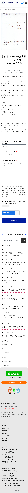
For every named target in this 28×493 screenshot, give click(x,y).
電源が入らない (6, 348)
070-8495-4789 (9, 406)
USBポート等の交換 (8, 476)
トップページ (6, 423)
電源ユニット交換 (7, 344)
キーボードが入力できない (10, 483)
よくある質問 (6, 435)
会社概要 (4, 454)
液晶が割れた (6, 365)
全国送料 (4, 431)
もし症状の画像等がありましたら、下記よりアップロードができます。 (14, 202)
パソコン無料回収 (7, 459)
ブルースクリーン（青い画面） (11, 485)
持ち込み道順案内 (7, 457)
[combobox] (11, 240)
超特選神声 (20, 72)
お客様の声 (14, 72)
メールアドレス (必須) (9, 152)
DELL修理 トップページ (9, 462)
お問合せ (4, 440)
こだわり (4, 447)
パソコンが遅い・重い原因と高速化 (13, 480)
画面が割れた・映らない (9, 468)
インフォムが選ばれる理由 (10, 449)
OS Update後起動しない (9, 478)
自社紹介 (4, 357)
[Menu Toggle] (26, 3)
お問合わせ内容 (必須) (9, 160)
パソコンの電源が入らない (10, 471)
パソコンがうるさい (8, 473)
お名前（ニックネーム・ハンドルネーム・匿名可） (13, 142)
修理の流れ (5, 428)
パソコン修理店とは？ (9, 452)
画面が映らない (6, 361)
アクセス (4, 438)
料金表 (4, 426)
